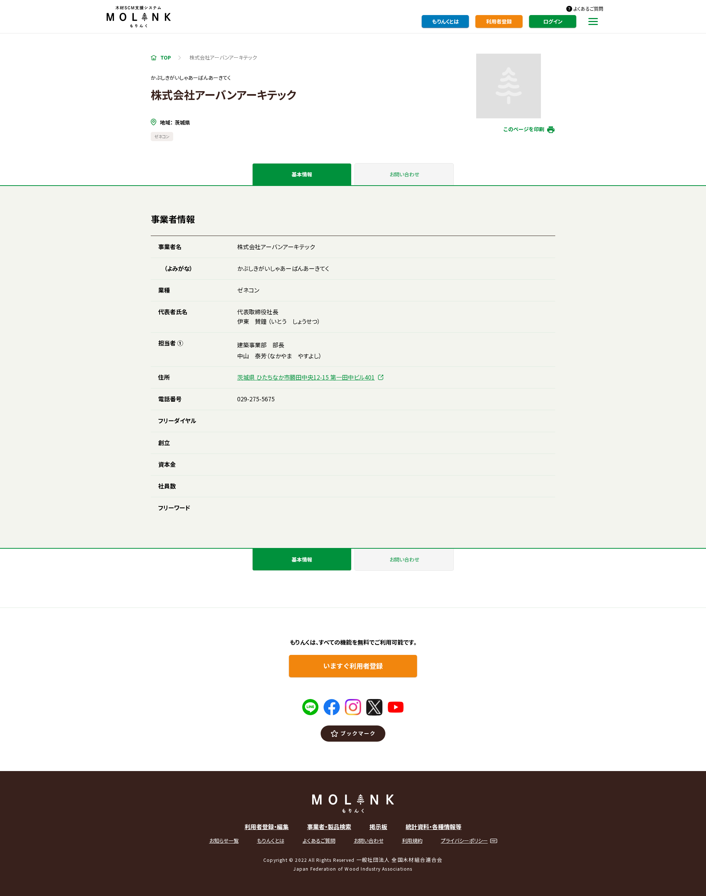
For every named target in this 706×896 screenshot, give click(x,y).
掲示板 (378, 826)
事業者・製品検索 (329, 826)
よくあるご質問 (588, 9)
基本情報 (302, 174)
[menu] (593, 24)
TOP (165, 57)
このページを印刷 (523, 129)
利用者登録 (499, 21)
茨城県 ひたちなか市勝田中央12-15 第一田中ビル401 (306, 377)
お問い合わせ (404, 174)
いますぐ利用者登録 (353, 665)
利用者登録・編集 (267, 826)
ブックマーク (358, 733)
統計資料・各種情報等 (433, 826)
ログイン (553, 21)
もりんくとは (445, 21)
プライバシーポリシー (464, 840)
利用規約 (412, 840)
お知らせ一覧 (224, 840)
